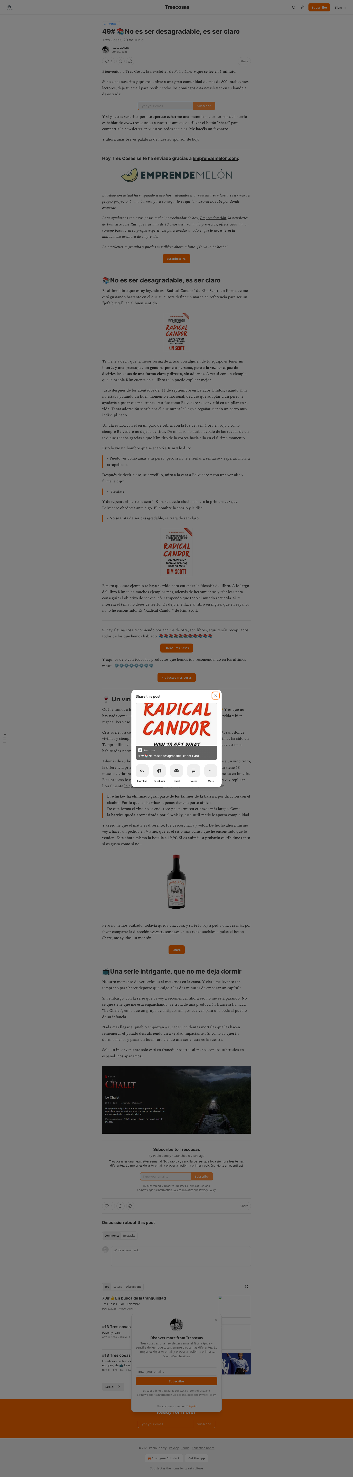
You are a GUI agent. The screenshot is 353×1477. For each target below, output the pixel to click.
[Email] (176, 770)
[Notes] (193, 770)
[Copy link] (142, 770)
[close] (215, 695)
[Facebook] (159, 770)
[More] (210, 770)
